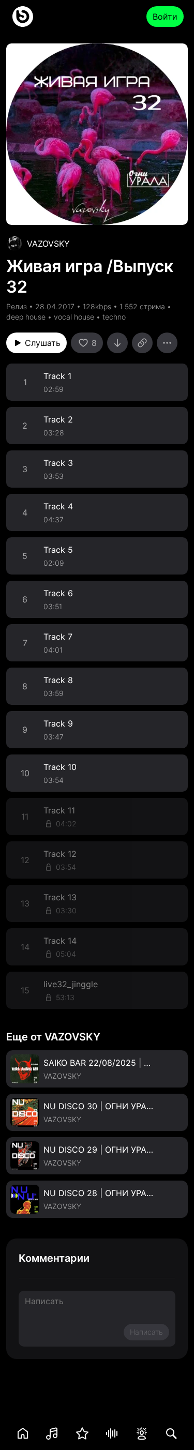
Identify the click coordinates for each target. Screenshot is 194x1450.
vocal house (74, 316)
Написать (146, 1331)
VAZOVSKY (48, 243)
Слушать (43, 343)
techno (114, 316)
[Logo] (22, 16)
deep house (26, 316)
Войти (165, 16)
